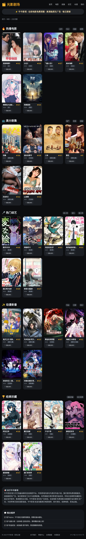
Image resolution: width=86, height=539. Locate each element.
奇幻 (81, 305)
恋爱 (74, 305)
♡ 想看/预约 (7, 69)
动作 (60, 29)
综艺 (69, 4)
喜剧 (74, 29)
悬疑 (81, 121)
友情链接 (49, 535)
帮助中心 (41, 535)
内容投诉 (57, 535)
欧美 (74, 121)
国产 (67, 121)
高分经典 (80, 397)
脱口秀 (81, 213)
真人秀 (65, 213)
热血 (67, 305)
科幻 (67, 29)
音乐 (73, 213)
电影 (57, 4)
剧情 (81, 29)
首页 (50, 4)
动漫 (76, 4)
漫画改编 (70, 397)
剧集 (63, 4)
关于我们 (33, 535)
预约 (82, 4)
